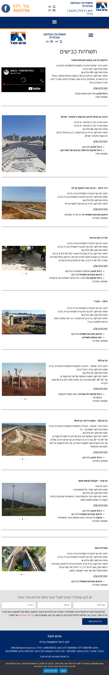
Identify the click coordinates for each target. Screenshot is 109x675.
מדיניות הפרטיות (26, 615)
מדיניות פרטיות (51, 671)
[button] (54, 21)
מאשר (63, 671)
